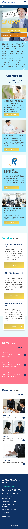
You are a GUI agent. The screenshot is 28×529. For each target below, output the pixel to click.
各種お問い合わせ (6, 512)
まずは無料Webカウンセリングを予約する (14, 35)
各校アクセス (12, 498)
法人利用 (14, 326)
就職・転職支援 (14, 296)
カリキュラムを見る (11, 114)
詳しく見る (9, 187)
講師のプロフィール (11, 149)
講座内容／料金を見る (14, 30)
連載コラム (11, 504)
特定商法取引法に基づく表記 (9, 509)
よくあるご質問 (5, 501)
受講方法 (14, 265)
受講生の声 (4, 498)
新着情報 (4, 504)
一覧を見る (20, 347)
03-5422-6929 (11, 490)
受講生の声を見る (10, 222)
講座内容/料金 (13, 496)
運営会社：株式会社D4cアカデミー (10, 516)
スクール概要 (5, 496)
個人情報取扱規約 (6, 507)
